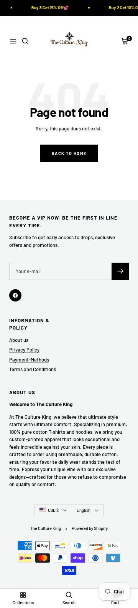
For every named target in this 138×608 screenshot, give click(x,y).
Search (69, 602)
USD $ (53, 510)
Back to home (69, 153)
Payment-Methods (29, 359)
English (83, 510)
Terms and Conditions (32, 369)
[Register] (120, 271)
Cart (115, 602)
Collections (23, 602)
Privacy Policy (24, 349)
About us (18, 340)
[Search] (25, 41)
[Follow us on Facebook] (15, 295)
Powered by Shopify (90, 528)
